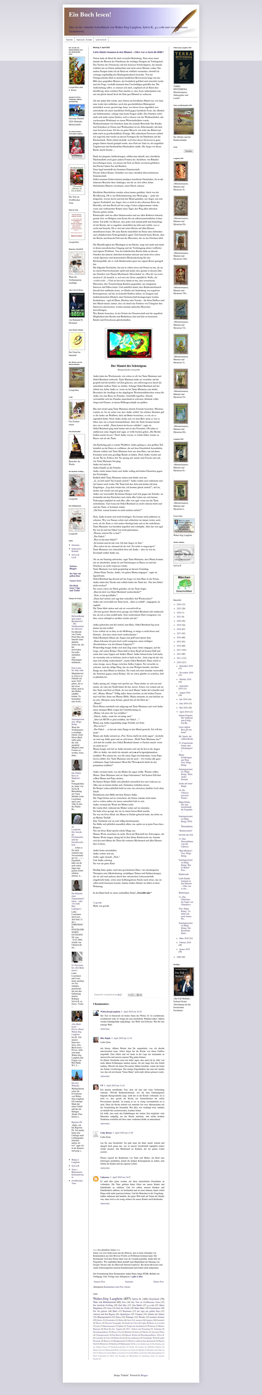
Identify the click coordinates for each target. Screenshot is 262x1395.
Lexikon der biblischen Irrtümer (149, 1347)
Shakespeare (125, 1344)
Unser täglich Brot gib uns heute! (185, 730)
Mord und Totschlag (117, 1356)
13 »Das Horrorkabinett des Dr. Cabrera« (186, 842)
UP (101, 1085)
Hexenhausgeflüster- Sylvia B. (152, 1335)
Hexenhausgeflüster (100, 1332)
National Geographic (113, 1323)
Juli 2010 (183, 699)
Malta (121, 1320)
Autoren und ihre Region (104, 1314)
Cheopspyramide (102, 1335)
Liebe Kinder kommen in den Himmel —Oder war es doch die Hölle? (128, 52)
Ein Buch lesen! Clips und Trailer (75, 588)
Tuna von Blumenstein (104, 1302)
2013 (179, 649)
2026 (179, 604)
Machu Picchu (119, 1338)
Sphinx (121, 1326)
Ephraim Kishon (130, 1335)
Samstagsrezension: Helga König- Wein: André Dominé (186, 774)
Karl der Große (123, 1308)
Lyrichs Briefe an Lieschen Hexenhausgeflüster (145, 1353)
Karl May (122, 1305)
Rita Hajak (105, 1038)
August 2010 (184, 692)
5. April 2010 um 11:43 (114, 1085)
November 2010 (186, 672)
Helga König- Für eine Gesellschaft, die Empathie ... (185, 807)
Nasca (118, 1317)
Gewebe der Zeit (186, 834)
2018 (179, 629)
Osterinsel (154, 1299)
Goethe (131, 1347)
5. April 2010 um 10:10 (131, 1011)
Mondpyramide (119, 1341)
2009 (179, 956)
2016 (179, 637)
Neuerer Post (99, 1281)
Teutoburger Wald (150, 1338)
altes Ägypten (117, 1329)
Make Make (139, 1308)
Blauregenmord (104, 1317)
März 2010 (184, 938)
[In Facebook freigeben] (137, 994)
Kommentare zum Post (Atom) (117, 1286)
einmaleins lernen (148, 1356)
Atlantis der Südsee (156, 1314)
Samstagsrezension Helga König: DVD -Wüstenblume (186, 821)
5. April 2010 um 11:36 (121, 1038)
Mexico (99, 1323)
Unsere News (75, 580)
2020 (179, 620)
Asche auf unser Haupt (185, 784)
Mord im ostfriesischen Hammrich (141, 1341)
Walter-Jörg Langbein (108, 1298)
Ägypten (149, 1320)
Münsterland (133, 1356)
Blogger (144, 1375)
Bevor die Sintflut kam (141, 1344)
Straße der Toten (131, 1323)
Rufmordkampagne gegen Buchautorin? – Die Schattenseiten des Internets (78, 622)
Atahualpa (158, 1329)
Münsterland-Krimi (112, 1350)
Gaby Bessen (106, 1132)
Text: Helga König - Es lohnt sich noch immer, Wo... (185, 913)
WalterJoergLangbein (110, 1011)
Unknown (104, 1177)
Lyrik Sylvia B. (101, 39)
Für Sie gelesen (100, 1311)
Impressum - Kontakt (84, 39)
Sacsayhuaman (134, 1338)
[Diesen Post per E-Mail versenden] (129, 994)
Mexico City (116, 1332)
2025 (179, 608)
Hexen (101, 1353)
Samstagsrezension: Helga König (78, 722)
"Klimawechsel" (186, 830)
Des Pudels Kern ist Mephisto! (76, 776)
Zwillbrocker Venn (77, 1182)
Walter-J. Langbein (76, 1161)
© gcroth (97, 902)
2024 (179, 612)
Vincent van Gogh (128, 1350)
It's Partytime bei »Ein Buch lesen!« (78, 968)
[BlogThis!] (132, 994)
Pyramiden (110, 1320)
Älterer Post (158, 1281)
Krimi (99, 1320)
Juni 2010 (183, 703)
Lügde (143, 1323)
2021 (179, 616)
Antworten (104, 1028)
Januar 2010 (184, 949)
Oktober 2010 (185, 679)
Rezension (127, 1311)
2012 (179, 653)
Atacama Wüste (158, 1332)
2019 (179, 624)
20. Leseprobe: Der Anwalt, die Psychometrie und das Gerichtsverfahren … (77, 835)
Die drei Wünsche (75, 1084)
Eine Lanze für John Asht (77, 669)
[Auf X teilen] (135, 994)
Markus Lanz (97, 1350)
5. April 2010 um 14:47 (120, 1177)
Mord (106, 1329)
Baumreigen (184, 892)
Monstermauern (109, 1326)
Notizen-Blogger (73, 567)
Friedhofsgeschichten (118, 1347)
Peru (124, 1302)
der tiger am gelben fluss (148, 1311)
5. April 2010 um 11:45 (123, 1132)
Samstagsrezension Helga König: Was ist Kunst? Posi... (186, 864)
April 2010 (184, 711)
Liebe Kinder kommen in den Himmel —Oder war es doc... (185, 883)
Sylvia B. (136, 1299)
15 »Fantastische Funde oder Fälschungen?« (186, 746)
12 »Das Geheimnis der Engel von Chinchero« (186, 900)
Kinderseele (184, 874)
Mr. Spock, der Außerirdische (186, 737)
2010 (179, 662)
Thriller (145, 1332)
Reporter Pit (77, 1122)
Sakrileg (114, 1344)
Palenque (130, 1317)
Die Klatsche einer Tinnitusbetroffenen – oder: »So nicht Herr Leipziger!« (78, 901)
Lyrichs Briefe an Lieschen (116, 1353)
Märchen (127, 1332)
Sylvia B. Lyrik (76, 556)
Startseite (69, 39)
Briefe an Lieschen (156, 1323)
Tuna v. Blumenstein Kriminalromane (78, 1173)
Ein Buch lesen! (90, 14)
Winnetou (151, 1326)
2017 (179, 633)
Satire (136, 1332)
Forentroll (160, 1320)
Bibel (115, 1311)
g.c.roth (150, 1305)
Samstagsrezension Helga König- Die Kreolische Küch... (186, 928)
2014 (179, 645)
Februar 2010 (185, 942)
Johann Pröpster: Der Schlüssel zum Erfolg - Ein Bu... (186, 719)
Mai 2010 (183, 707)
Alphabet (141, 1350)
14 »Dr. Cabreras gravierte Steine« (184, 794)
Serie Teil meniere (134, 1320)
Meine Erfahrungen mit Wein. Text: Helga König (185, 759)
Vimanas (139, 1314)
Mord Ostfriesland (99, 1356)
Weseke (142, 1317)
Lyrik (98, 1326)
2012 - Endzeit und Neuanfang (138, 1329)
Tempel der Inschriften (135, 1326)
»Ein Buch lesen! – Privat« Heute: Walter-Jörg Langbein (78, 1029)
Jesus (109, 1308)
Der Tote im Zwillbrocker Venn (145, 1302)
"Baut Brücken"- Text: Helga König (186, 853)
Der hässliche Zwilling (103, 1305)
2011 (179, 658)
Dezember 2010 (186, 665)
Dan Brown (116, 1335)
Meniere (107, 1341)
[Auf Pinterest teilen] (140, 994)
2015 (179, 641)
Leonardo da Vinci (103, 1338)
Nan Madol (137, 1305)
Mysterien (104, 1344)
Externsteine (154, 1308)
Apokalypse (125, 1314)
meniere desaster (157, 1317)
